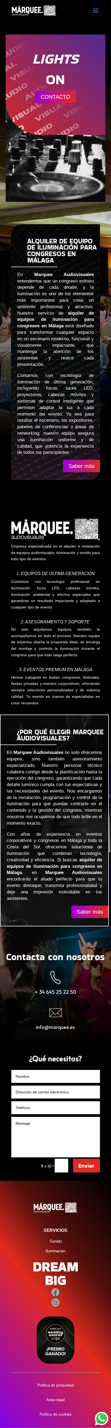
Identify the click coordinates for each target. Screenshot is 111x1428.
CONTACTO (55, 97)
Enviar (86, 1165)
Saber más (81, 466)
